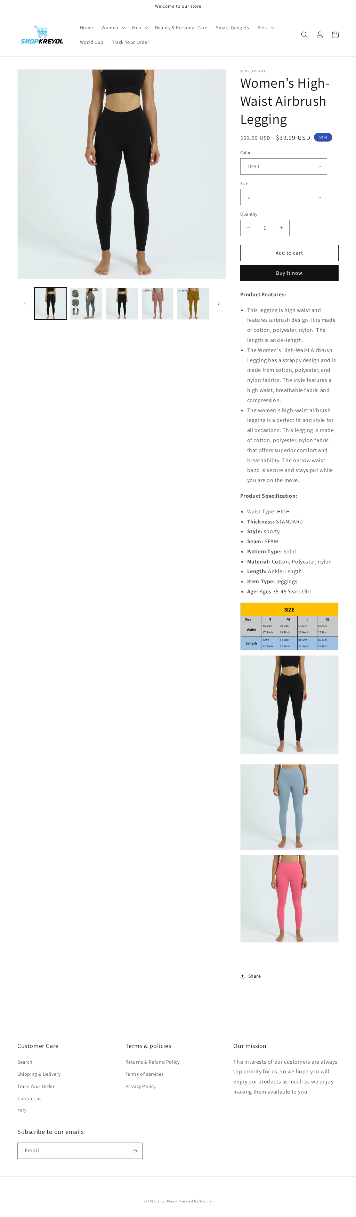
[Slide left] (25, 303)
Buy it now (289, 273)
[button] (112, 27)
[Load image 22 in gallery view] (193, 304)
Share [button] (254, 976)
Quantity (249, 214)
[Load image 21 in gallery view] (157, 304)
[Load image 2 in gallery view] (86, 304)
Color (245, 152)
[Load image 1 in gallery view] (50, 304)
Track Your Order (36, 1086)
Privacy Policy (141, 1086)
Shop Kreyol (167, 1201)
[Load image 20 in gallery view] (122, 304)
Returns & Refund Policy (153, 1062)
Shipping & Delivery (38, 1074)
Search (25, 1062)
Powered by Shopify (195, 1201)
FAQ (21, 1110)
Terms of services (145, 1074)
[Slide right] (218, 303)
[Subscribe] (134, 1151)
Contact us (29, 1098)
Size (244, 183)
